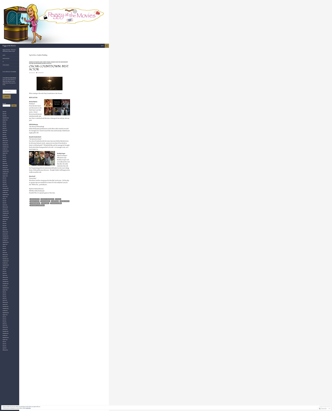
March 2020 (5, 186)
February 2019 (5, 207)
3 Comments (40, 72)
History (58, 62)
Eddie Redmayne (45, 201)
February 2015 (5, 302)
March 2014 (5, 325)
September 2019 (6, 194)
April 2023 (5, 128)
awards (31, 62)
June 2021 (4, 157)
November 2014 (5, 308)
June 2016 (4, 271)
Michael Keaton (65, 201)
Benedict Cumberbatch (47, 199)
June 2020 (4, 180)
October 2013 (5, 335)
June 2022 (4, 132)
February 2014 (5, 327)
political (48, 63)
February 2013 (5, 350)
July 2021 (4, 155)
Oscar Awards (6, 65)
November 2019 (5, 190)
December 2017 (5, 236)
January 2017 (5, 256)
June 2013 (4, 343)
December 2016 (5, 258)
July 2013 (4, 341)
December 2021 (5, 144)
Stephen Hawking (35, 203)
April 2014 (4, 323)
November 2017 (5, 238)
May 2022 (4, 134)
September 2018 (6, 217)
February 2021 (5, 165)
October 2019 (5, 192)
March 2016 (5, 275)
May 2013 (4, 346)
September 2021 (6, 151)
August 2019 (5, 196)
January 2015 (5, 304)
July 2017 (4, 246)
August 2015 (5, 290)
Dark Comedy (43, 62)
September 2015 (6, 287)
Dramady (53, 62)
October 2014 (5, 310)
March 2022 (5, 138)
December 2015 (5, 281)
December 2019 (5, 188)
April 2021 (4, 161)
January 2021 (5, 167)
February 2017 (5, 254)
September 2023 (6, 118)
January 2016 (5, 279)
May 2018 (4, 225)
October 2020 (5, 174)
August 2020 (5, 176)
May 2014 (4, 321)
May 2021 (4, 159)
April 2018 (5, 227)
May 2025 (4, 113)
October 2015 (5, 285)
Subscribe (7, 96)
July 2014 (4, 316)
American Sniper (35, 199)
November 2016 (6, 261)
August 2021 (5, 153)
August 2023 (5, 120)
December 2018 (5, 211)
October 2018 (5, 215)
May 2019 (4, 203)
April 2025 (5, 115)
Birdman (58, 199)
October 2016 (5, 263)
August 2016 (5, 267)
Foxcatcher (55, 201)
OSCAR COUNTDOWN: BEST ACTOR (49, 67)
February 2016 (5, 277)
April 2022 (5, 136)
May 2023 (4, 126)
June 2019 (4, 200)
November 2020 (6, 171)
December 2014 (5, 306)
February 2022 (5, 140)
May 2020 (4, 182)
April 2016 (5, 273)
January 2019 (5, 209)
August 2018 (5, 219)
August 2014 (5, 314)
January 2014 (5, 329)
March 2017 (5, 252)
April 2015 (4, 298)
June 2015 (4, 294)
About (102, 45)
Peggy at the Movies (9, 46)
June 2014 (4, 319)
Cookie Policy (28, 408)
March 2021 (5, 163)
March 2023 (5, 130)
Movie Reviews (38, 63)
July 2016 (4, 269)
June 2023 (4, 124)
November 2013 (5, 333)
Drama (48, 62)
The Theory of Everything (37, 205)
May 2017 (4, 250)
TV (3, 61)
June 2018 (4, 223)
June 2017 (4, 248)
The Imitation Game (56, 203)
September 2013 (6, 337)
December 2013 (5, 331)
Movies (44, 63)
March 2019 (5, 205)
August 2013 (5, 339)
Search (4, 103)
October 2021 (5, 149)
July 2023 (4, 122)
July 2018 (4, 221)
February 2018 (5, 232)
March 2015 (5, 300)
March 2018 (5, 229)
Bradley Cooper (35, 201)
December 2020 (5, 169)
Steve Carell (45, 203)
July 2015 (4, 292)
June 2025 (4, 111)
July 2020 (4, 178)
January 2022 (5, 142)
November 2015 (5, 283)
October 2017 (5, 240)
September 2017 (6, 242)
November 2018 (6, 213)
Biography (36, 62)
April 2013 (4, 348)
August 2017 (5, 244)
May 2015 (4, 296)
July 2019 (4, 198)
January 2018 (5, 234)
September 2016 (6, 265)
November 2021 (5, 147)
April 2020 (5, 184)
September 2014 (6, 312)
